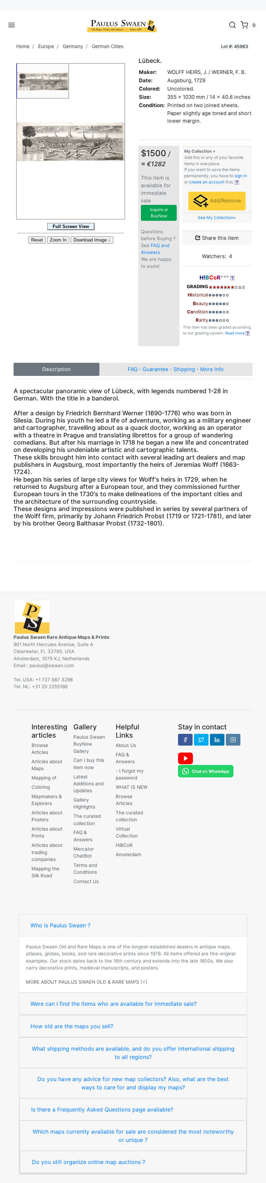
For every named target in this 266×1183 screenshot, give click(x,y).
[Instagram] (233, 740)
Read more (235, 333)
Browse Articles (40, 748)
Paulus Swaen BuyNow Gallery (89, 744)
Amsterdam (128, 854)
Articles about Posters (47, 816)
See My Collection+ (217, 217)
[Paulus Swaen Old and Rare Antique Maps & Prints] (122, 25)
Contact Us (86, 881)
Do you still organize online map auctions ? (88, 1161)
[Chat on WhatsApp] (205, 771)
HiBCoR (124, 845)
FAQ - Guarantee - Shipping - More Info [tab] (176, 369)
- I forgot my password (130, 774)
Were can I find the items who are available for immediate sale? (113, 1003)
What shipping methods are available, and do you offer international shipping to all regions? (133, 1052)
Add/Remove (225, 201)
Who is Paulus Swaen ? (60, 925)
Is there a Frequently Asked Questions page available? (102, 1109)
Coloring (41, 787)
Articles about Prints (47, 832)
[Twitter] (201, 740)
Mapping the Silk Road (45, 872)
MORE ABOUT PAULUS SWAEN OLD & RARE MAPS (82, 982)
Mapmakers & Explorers (47, 800)
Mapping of (44, 777)
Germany (73, 46)
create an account (206, 182)
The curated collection (87, 819)
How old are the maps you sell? (71, 1026)
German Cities (107, 46)
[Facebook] (185, 740)
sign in (240, 175)
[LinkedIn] (217, 740)
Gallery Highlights (84, 803)
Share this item (220, 238)
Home (22, 46)
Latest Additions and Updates (88, 784)
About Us (126, 745)
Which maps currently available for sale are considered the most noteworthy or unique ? (133, 1135)
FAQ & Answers (82, 836)
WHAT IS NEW (132, 787)
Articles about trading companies (47, 852)
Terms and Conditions (85, 868)
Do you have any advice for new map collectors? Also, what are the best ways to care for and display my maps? (133, 1083)
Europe (46, 46)
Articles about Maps (47, 765)
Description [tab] (56, 369)
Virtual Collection (127, 832)
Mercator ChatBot (83, 852)
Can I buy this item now (88, 763)
